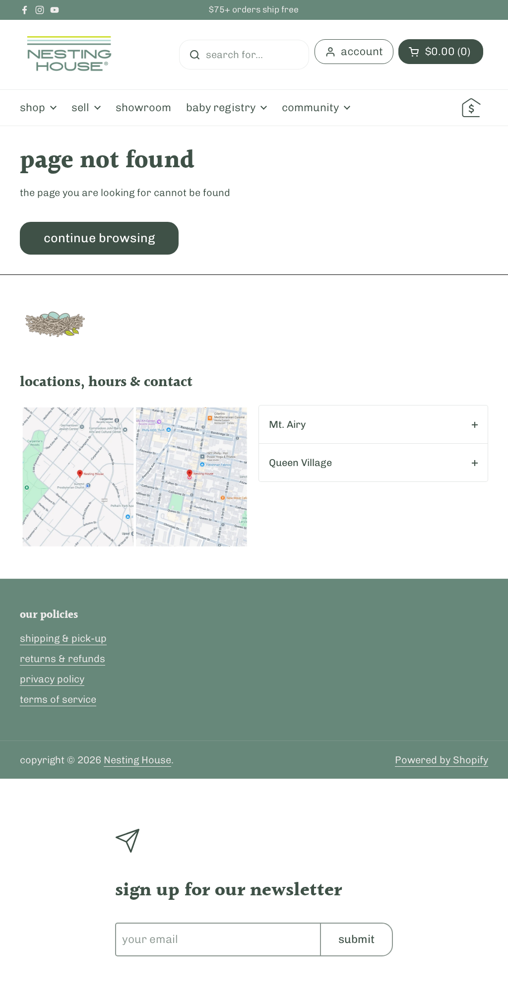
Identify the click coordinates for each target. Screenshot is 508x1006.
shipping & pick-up (63, 638)
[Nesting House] (69, 54)
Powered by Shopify (441, 760)
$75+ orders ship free (254, 9)
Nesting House (137, 760)
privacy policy (52, 679)
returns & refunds (62, 659)
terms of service (58, 699)
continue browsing (99, 237)
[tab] (373, 424)
